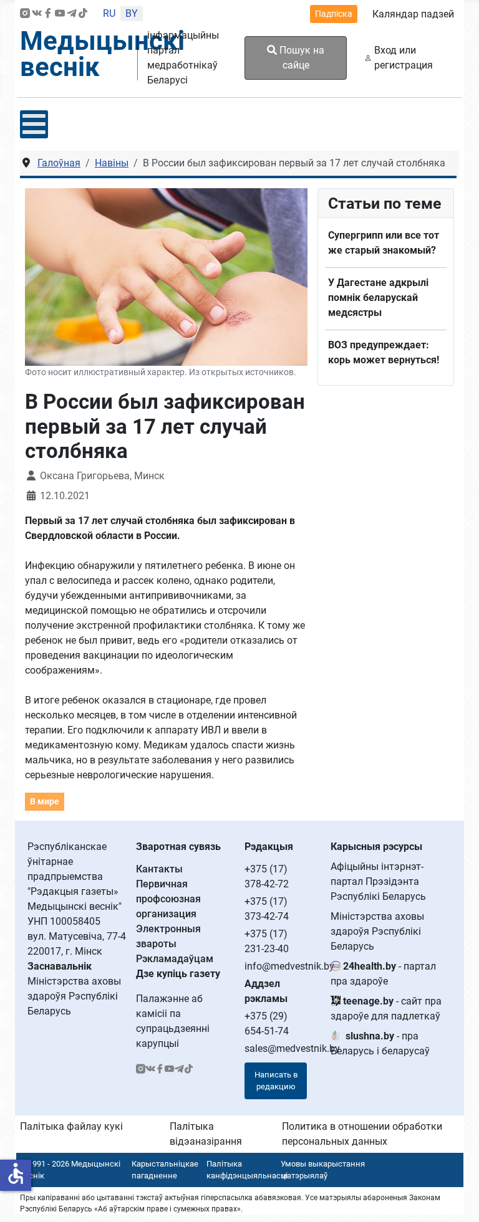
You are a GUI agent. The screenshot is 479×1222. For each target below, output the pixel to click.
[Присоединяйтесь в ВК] (37, 14)
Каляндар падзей (413, 14)
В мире (44, 801)
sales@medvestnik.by (292, 1048)
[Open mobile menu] (34, 124)
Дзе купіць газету (178, 974)
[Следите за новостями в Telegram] (72, 14)
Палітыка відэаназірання (206, 1133)
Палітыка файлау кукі (71, 1126)
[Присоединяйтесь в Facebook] (48, 14)
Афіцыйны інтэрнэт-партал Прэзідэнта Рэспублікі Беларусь (378, 881)
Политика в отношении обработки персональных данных (362, 1133)
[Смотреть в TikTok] (83, 14)
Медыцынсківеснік (102, 54)
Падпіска (333, 14)
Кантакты (159, 869)
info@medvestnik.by (289, 966)
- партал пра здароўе (383, 973)
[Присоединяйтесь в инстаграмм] (25, 14)
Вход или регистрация (403, 57)
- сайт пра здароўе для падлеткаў (386, 1008)
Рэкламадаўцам (174, 959)
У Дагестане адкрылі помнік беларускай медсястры (378, 297)
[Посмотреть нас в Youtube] (60, 14)
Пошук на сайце (300, 57)
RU (109, 13)
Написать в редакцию (276, 1081)
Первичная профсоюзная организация (168, 899)
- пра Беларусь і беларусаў (380, 1043)
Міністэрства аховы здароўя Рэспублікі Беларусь (377, 931)
